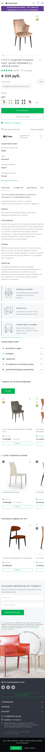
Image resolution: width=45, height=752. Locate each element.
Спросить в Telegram (12, 123)
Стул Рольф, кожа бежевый (11, 492)
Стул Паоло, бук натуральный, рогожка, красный (17, 558)
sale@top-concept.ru (12, 720)
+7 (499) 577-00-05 (12, 716)
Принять (16, 748)
